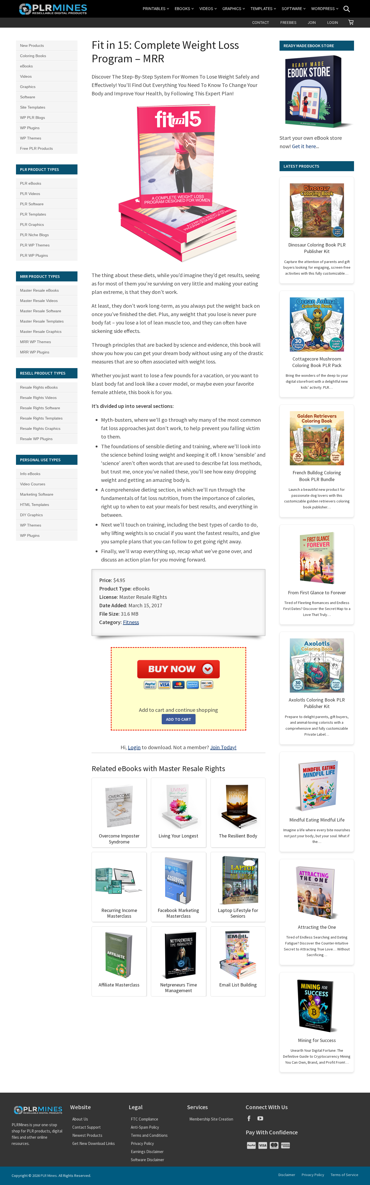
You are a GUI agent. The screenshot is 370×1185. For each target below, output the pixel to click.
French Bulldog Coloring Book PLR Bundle (317, 475)
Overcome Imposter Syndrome (119, 839)
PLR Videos (30, 193)
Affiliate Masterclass (119, 985)
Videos (206, 8)
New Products (32, 45)
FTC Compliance (144, 1119)
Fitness (131, 622)
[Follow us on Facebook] (251, 1120)
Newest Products (87, 1135)
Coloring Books (33, 56)
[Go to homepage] (54, 9)
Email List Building (238, 985)
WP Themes (30, 138)
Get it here (304, 146)
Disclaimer (286, 1174)
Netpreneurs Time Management (178, 988)
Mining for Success (317, 1040)
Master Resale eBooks (39, 290)
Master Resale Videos (39, 300)
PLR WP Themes (35, 245)
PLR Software (32, 204)
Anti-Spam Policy (145, 1127)
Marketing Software (36, 494)
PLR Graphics (32, 224)
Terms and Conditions (149, 1135)
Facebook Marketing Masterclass (178, 913)
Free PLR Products (36, 148)
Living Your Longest (178, 836)
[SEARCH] (346, 9)
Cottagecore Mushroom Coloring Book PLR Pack (317, 362)
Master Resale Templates (42, 321)
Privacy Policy (142, 1143)
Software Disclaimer (147, 1159)
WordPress (323, 8)
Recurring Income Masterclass (119, 913)
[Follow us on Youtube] (262, 1120)
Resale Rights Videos (38, 397)
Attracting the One (317, 927)
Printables (154, 8)
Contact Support (86, 1127)
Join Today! (223, 747)
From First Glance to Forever (317, 592)
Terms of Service (344, 1174)
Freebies (288, 22)
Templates (261, 8)
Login (332, 22)
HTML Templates (34, 504)
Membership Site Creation (211, 1119)
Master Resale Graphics (40, 331)
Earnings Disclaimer (147, 1151)
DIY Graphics (31, 515)
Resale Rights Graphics (40, 428)
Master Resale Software (40, 311)
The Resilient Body (238, 836)
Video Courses (32, 484)
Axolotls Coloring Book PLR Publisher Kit (317, 703)
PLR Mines (49, 1175)
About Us (80, 1119)
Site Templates (32, 107)
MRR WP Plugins (34, 352)
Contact (260, 22)
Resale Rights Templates (41, 418)
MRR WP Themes (35, 342)
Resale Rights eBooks (39, 387)
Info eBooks (30, 474)
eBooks (182, 8)
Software (292, 8)
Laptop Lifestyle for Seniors (238, 913)
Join (312, 22)
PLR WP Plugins (34, 255)
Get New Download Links (93, 1143)
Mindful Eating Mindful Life (317, 820)
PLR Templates (33, 214)
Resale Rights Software (40, 408)
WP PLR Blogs (32, 117)
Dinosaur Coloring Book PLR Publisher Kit (317, 248)
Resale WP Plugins (36, 439)
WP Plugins (30, 128)
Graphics (231, 8)
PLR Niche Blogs (34, 235)
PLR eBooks (30, 183)
